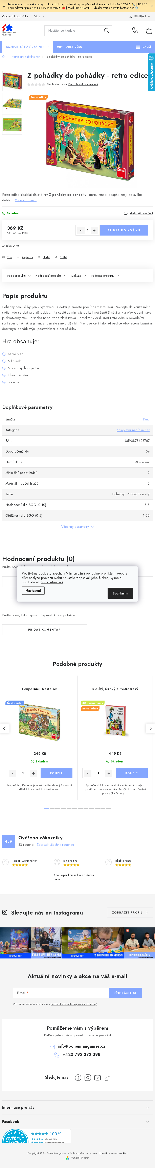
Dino (16, 246)
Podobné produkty (102, 276)
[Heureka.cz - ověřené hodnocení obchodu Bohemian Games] (36, 1142)
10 (103, 808)
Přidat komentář (44, 630)
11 (108, 808)
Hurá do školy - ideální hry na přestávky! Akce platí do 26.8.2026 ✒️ (91, 4)
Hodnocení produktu (49, 276)
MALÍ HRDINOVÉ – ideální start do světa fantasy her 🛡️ (103, 8)
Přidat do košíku (124, 230)
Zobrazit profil (127, 912)
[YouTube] (97, 1077)
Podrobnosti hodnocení (83, 84)
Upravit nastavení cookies (113, 1153)
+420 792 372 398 (136, 31)
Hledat (106, 30)
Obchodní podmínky (15, 16)
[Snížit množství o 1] (81, 230)
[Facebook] (78, 1077)
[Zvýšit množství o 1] (94, 230)
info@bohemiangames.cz (82, 1046)
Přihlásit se (125, 993)
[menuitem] (27, 47)
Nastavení (33, 590)
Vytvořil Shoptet (80, 1158)
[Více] (143, 47)
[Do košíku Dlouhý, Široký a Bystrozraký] (132, 773)
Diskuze (76, 276)
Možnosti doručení (141, 213)
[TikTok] (107, 1077)
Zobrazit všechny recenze (55, 844)
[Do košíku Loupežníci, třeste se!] (56, 773)
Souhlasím (120, 593)
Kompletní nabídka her (133, 430)
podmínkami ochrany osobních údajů (74, 1004)
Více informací (52, 582)
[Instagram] (88, 1077)
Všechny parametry (75, 526)
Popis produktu (16, 276)
